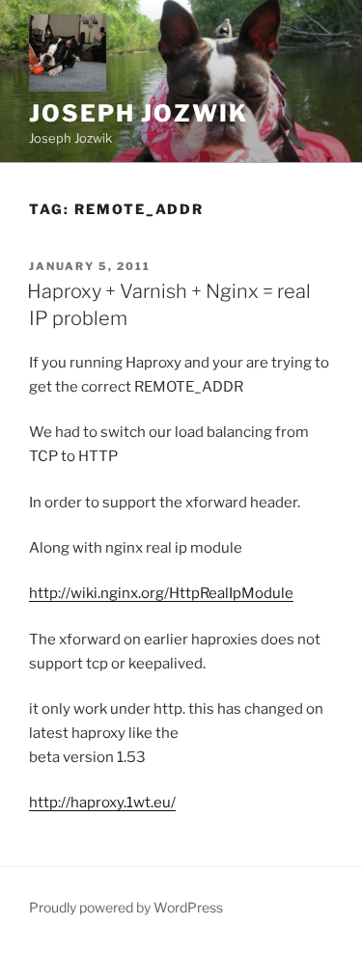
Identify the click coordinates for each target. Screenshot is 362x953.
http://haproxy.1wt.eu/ (102, 802)
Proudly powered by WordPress (126, 907)
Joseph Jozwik (138, 113)
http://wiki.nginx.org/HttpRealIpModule (161, 593)
